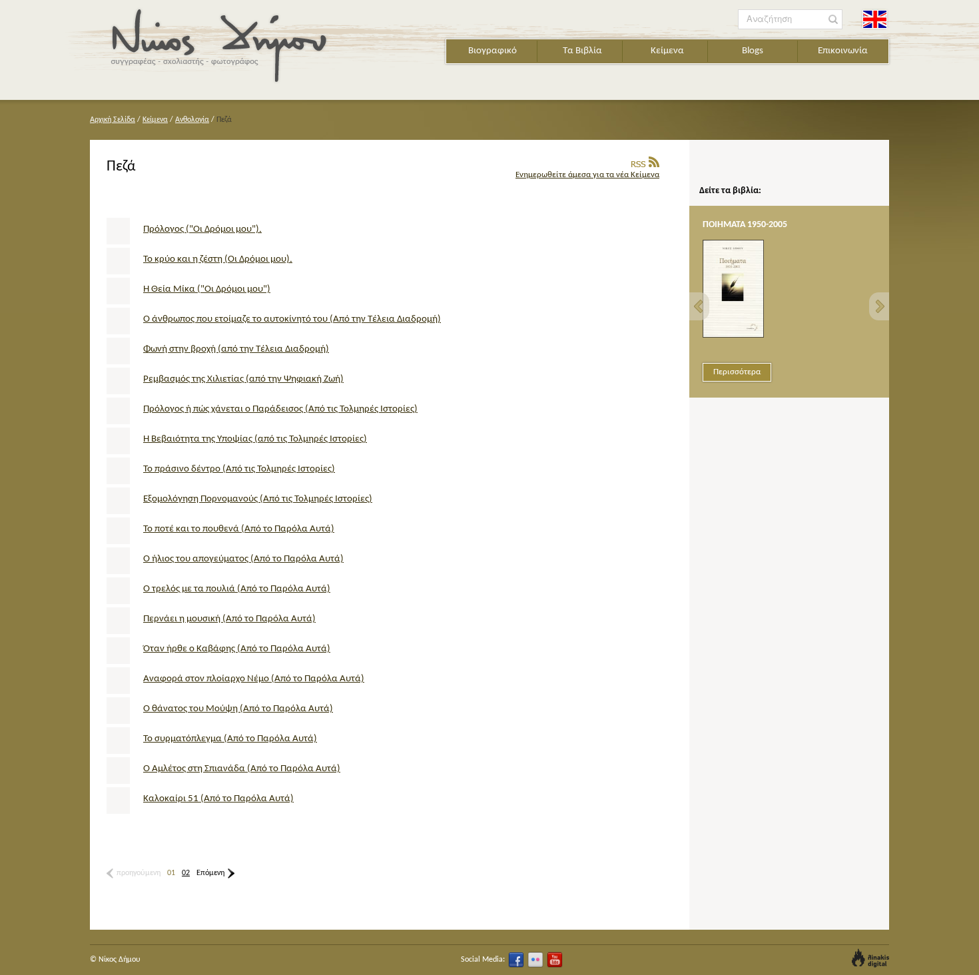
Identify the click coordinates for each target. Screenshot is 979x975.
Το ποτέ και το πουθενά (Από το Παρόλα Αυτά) (238, 529)
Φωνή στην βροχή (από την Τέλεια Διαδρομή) (236, 349)
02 (186, 873)
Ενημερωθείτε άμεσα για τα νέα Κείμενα (587, 174)
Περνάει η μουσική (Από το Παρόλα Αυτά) (229, 619)
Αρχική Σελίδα (112, 120)
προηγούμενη (139, 873)
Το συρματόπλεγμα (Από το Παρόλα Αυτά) (230, 739)
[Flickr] (535, 960)
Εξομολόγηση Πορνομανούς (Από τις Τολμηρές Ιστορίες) (257, 499)
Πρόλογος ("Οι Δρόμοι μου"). (202, 229)
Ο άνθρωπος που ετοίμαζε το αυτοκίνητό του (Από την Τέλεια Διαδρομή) (292, 319)
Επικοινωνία (843, 51)
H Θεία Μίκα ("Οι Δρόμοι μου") (206, 289)
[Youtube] (555, 960)
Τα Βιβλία (582, 51)
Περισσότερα (737, 372)
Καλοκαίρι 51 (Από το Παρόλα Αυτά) (218, 799)
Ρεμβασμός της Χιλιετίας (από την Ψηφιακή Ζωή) (243, 379)
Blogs (752, 51)
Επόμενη (210, 873)
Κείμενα (667, 51)
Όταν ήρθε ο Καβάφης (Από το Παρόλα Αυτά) (236, 649)
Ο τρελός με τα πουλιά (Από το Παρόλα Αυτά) (236, 589)
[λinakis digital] (870, 958)
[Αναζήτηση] (833, 20)
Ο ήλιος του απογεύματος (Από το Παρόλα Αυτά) (243, 559)
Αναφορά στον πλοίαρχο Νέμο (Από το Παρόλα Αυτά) (253, 679)
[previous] (699, 306)
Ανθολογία (192, 120)
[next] (879, 306)
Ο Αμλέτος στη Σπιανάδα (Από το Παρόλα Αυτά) (241, 769)
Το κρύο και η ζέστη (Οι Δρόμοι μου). (217, 259)
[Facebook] (516, 960)
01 (171, 873)
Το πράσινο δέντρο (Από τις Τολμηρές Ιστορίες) (239, 469)
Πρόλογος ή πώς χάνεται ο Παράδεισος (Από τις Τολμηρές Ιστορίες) (280, 409)
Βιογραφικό (492, 51)
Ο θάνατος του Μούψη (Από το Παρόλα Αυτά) (238, 709)
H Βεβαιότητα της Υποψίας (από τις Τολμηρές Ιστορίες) (255, 439)
